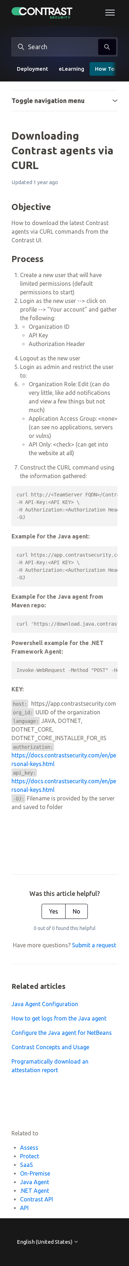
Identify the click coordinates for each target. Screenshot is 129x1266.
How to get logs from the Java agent (58, 1018)
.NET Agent (34, 1190)
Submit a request (94, 945)
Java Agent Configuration (44, 1004)
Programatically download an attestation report (50, 1065)
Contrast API (36, 1199)
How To (105, 69)
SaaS (26, 1165)
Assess (29, 1147)
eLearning (71, 69)
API (24, 1208)
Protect (29, 1156)
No (76, 911)
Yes (53, 911)
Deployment (32, 69)
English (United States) (45, 1242)
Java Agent (34, 1182)
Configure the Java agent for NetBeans (61, 1032)
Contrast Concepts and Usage (50, 1047)
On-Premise (35, 1173)
